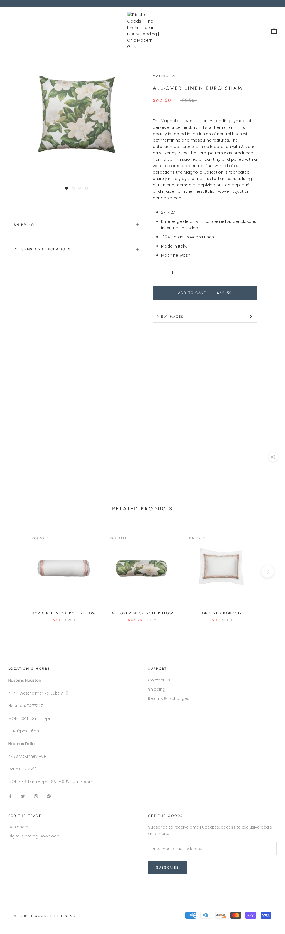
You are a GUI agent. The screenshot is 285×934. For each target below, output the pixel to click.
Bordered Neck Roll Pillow (64, 613)
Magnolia (164, 75)
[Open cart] (274, 31)
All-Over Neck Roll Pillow (142, 613)
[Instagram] (36, 796)
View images (170, 316)
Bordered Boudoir (221, 613)
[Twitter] (23, 796)
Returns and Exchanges (42, 249)
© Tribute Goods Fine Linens (44, 916)
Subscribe (167, 867)
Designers (18, 827)
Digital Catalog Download (34, 836)
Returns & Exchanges (168, 698)
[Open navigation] (11, 31)
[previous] (17, 571)
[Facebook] (10, 796)
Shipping (24, 224)
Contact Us (159, 680)
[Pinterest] (49, 796)
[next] (267, 571)
